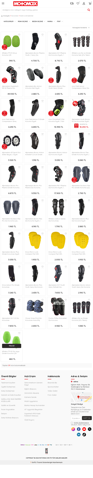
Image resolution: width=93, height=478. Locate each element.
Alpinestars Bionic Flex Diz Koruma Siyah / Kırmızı (33, 220)
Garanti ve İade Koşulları (11, 395)
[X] (89, 429)
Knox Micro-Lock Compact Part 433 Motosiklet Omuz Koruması (78, 253)
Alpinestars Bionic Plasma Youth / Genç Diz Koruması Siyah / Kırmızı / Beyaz (34, 54)
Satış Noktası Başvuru (10, 418)
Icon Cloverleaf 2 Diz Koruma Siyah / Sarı (56, 120)
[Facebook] (79, 429)
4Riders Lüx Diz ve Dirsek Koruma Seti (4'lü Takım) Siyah (81, 54)
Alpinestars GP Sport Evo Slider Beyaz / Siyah (11, 153)
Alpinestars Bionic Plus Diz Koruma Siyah (80, 220)
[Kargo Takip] (72, 3)
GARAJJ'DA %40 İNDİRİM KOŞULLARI (11, 400)
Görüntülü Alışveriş (31, 393)
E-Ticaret (38, 462)
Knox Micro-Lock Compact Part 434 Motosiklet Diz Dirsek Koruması (33, 253)
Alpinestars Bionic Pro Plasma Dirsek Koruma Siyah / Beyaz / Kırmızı (11, 187)
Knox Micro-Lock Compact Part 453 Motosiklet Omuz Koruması (55, 253)
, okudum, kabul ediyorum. (80, 424)
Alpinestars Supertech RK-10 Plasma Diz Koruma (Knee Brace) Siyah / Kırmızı (10, 87)
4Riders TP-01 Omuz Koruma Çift (9, 54)
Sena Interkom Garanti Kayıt (33, 384)
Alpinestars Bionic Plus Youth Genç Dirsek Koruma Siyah (57, 87)
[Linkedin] (79, 434)
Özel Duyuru (29, 420)
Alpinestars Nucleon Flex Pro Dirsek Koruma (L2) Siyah (81, 187)
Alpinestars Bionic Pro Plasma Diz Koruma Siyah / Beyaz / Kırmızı (34, 187)
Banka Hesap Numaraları (34, 405)
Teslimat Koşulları (8, 383)
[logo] (25, 3)
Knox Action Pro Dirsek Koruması (10, 286)
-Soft (32, 462)
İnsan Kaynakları (8, 409)
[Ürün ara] (88, 10)
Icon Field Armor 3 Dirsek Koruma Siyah (34, 120)
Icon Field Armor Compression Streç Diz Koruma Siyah (80, 87)
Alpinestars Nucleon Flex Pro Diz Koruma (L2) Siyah (11, 220)
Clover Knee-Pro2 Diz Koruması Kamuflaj (33, 319)
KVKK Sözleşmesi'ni (81, 423)
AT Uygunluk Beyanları (33, 409)
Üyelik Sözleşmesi (8, 387)
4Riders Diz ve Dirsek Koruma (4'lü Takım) (80, 319)
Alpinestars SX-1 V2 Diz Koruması (10, 319)
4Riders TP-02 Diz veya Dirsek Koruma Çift (10, 352)
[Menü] (3, 4)
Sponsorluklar (53, 387)
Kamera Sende (30, 397)
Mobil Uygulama (31, 401)
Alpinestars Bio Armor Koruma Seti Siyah (33, 87)
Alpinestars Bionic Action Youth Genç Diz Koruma (81, 286)
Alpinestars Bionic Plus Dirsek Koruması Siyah (10, 253)
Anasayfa (6, 16)
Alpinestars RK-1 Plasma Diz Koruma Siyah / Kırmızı (57, 187)
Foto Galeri (52, 395)
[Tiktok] (84, 434)
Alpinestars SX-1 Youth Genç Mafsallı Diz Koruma (57, 286)
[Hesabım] (84, 3)
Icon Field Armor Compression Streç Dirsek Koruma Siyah (10, 120)
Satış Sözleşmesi (7, 391)
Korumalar (14, 16)
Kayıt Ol (86, 418)
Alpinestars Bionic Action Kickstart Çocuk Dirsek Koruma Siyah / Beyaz (34, 153)
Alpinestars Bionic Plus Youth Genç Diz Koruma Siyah (34, 286)
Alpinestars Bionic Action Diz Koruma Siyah (58, 153)
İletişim (4, 413)
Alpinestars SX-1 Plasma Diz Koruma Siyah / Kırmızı (57, 54)
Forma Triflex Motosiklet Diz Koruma (58, 319)
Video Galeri (52, 391)
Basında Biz (52, 383)
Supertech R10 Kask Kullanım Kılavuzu (32, 414)
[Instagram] (73, 429)
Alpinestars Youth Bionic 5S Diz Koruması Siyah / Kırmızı (81, 120)
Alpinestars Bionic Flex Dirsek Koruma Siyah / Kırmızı (80, 153)
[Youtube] (84, 429)
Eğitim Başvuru (30, 389)
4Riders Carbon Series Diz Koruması (57, 220)
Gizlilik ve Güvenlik (8, 405)
